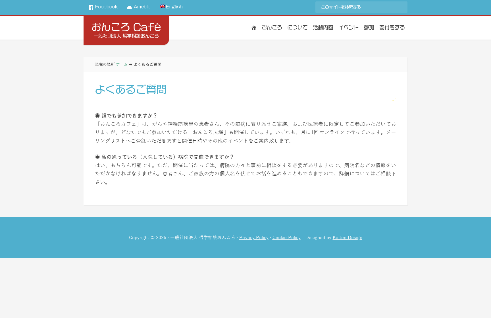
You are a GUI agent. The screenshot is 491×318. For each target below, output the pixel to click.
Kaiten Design (347, 237)
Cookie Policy (286, 237)
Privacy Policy (254, 237)
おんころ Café (126, 27)
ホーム (122, 64)
